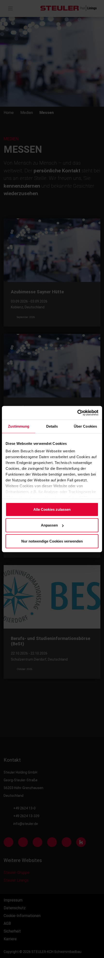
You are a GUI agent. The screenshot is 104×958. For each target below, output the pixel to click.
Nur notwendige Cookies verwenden (52, 541)
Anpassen (49, 525)
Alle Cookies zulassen (52, 509)
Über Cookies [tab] (85, 426)
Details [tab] (52, 426)
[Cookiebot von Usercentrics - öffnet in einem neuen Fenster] (77, 413)
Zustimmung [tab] (19, 426)
